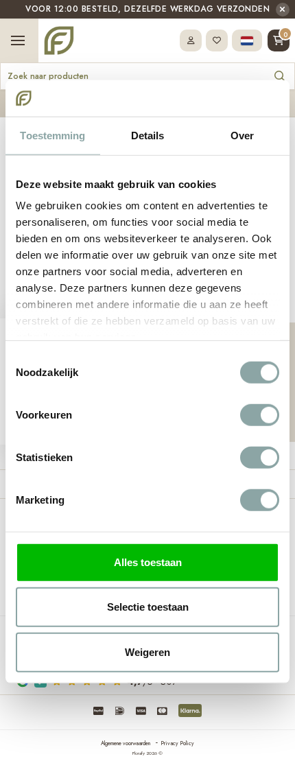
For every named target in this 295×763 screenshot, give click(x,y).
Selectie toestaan (148, 607)
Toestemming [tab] (52, 135)
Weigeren (147, 651)
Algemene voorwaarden (125, 743)
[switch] (259, 414)
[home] (59, 40)
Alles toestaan (148, 561)
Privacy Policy (177, 743)
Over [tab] (242, 135)
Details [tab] (148, 135)
